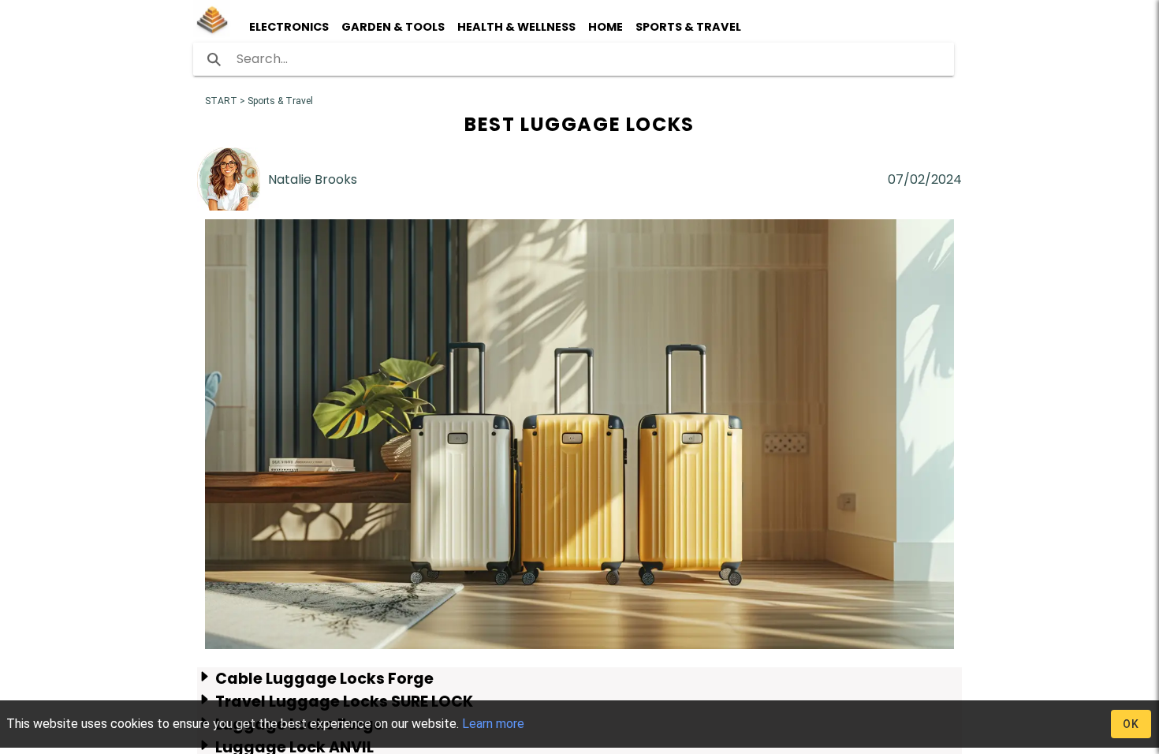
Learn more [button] (493, 723)
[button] (217, 26)
